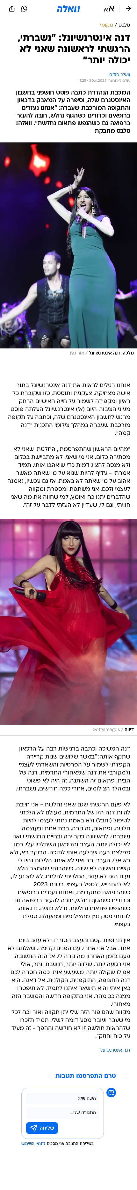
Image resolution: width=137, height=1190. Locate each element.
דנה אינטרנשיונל (115, 1051)
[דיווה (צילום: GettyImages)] (68, 627)
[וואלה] (68, 8)
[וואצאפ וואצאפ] (24, 8)
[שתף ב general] (11, 8)
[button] (109, 8)
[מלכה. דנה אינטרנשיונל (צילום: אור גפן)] (68, 250)
